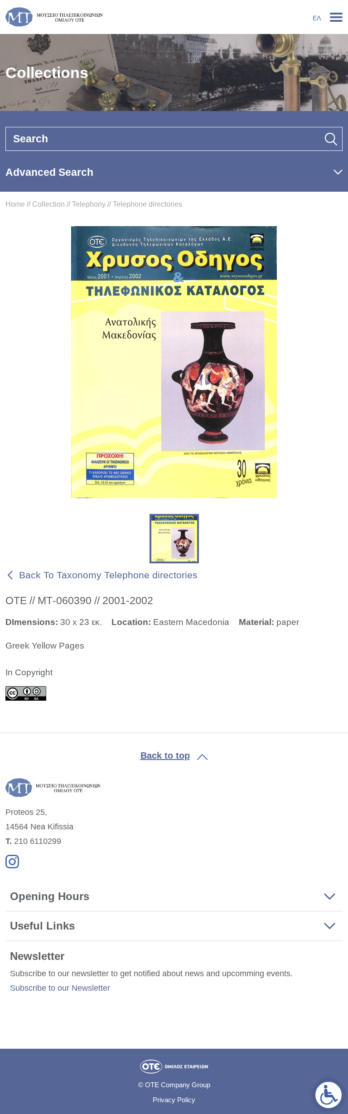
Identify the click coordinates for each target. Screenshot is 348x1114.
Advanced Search (49, 172)
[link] (328, 1094)
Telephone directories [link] (147, 204)
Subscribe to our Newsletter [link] (60, 988)
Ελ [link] (317, 18)
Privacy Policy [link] (174, 1100)
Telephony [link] (89, 204)
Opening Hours (49, 896)
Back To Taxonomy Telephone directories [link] (108, 575)
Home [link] (15, 204)
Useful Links (42, 926)
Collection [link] (48, 204)
